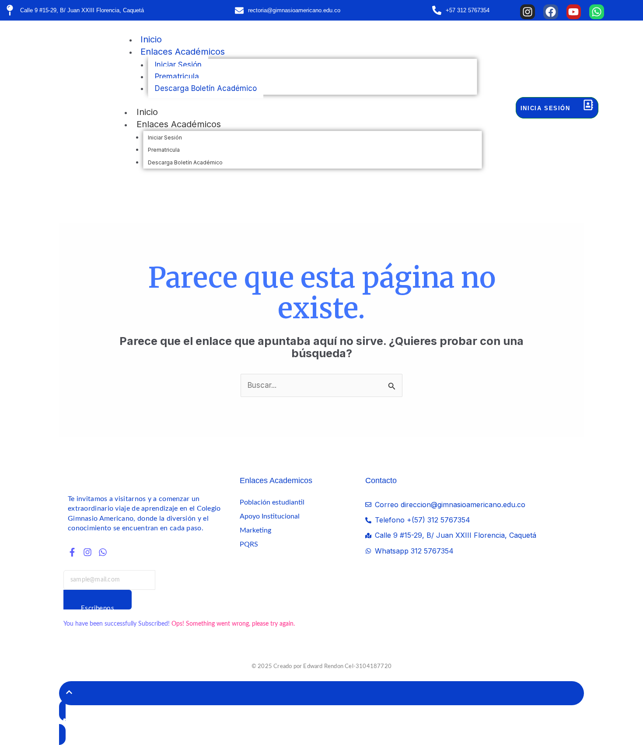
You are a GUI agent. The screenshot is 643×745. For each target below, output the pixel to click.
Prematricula (177, 76)
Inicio (151, 39)
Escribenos (97, 607)
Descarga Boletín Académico (206, 88)
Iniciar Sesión (178, 64)
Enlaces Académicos (182, 51)
